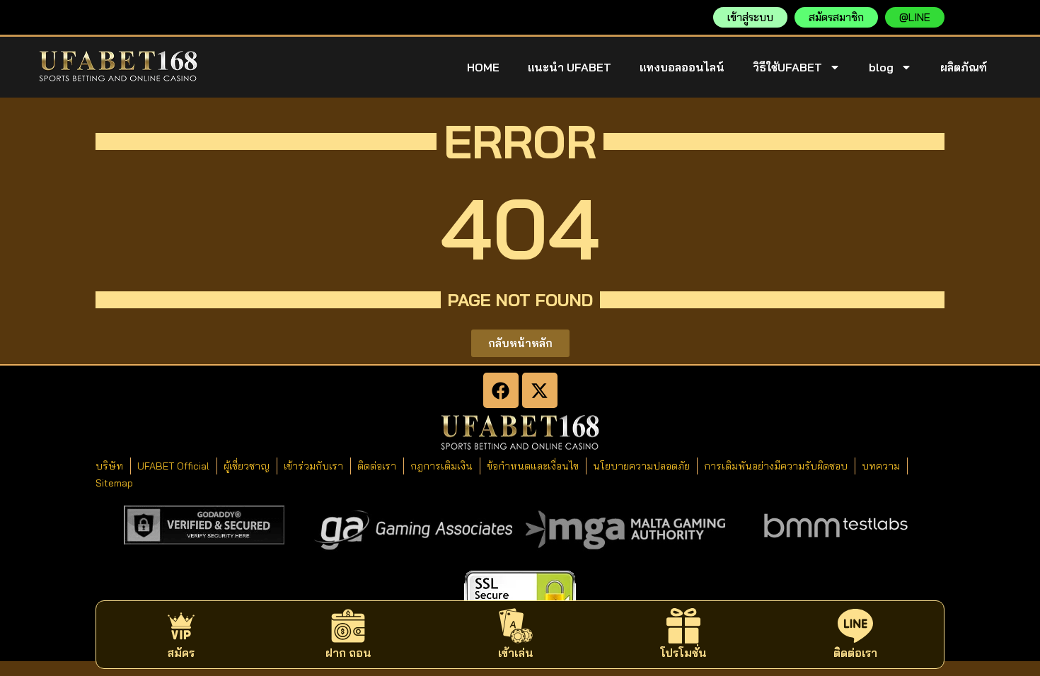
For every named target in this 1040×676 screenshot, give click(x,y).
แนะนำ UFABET (569, 67)
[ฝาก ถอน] (348, 625)
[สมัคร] (181, 625)
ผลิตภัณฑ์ (963, 67)
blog (881, 67)
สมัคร (181, 653)
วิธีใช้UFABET (787, 67)
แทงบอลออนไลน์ (682, 67)
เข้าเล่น (515, 653)
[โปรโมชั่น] (683, 625)
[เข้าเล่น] (515, 625)
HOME (483, 67)
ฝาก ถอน (348, 653)
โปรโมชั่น (683, 653)
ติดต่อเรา (855, 653)
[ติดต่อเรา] (855, 625)
